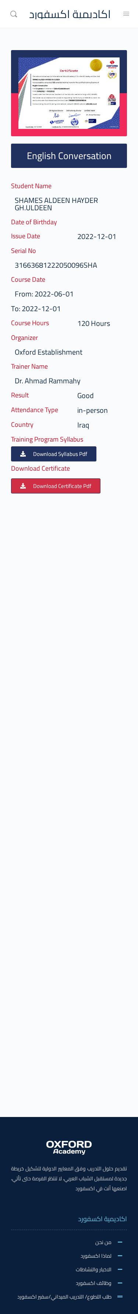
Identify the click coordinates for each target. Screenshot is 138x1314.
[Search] (13, 14)
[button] (53, 453)
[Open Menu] (126, 13)
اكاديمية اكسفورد (70, 14)
